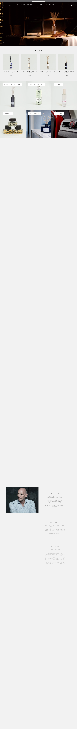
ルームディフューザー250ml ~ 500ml (12, 84)
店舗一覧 (42, 4)
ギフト (37, 4)
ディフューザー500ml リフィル (37, 84)
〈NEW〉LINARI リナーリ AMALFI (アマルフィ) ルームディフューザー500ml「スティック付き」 (11, 72)
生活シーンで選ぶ (30, 4)
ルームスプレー (59, 84)
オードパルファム (7, 113)
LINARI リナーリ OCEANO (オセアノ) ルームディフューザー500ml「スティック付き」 (66, 72)
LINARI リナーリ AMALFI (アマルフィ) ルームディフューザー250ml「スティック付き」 (29, 72)
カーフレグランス (59, 113)
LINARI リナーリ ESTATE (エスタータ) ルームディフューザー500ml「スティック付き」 (48, 72)
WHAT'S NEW (16, 4)
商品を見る (23, 4)
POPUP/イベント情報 (50, 4)
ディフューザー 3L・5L (34, 113)
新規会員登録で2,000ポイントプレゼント (38, 1)
